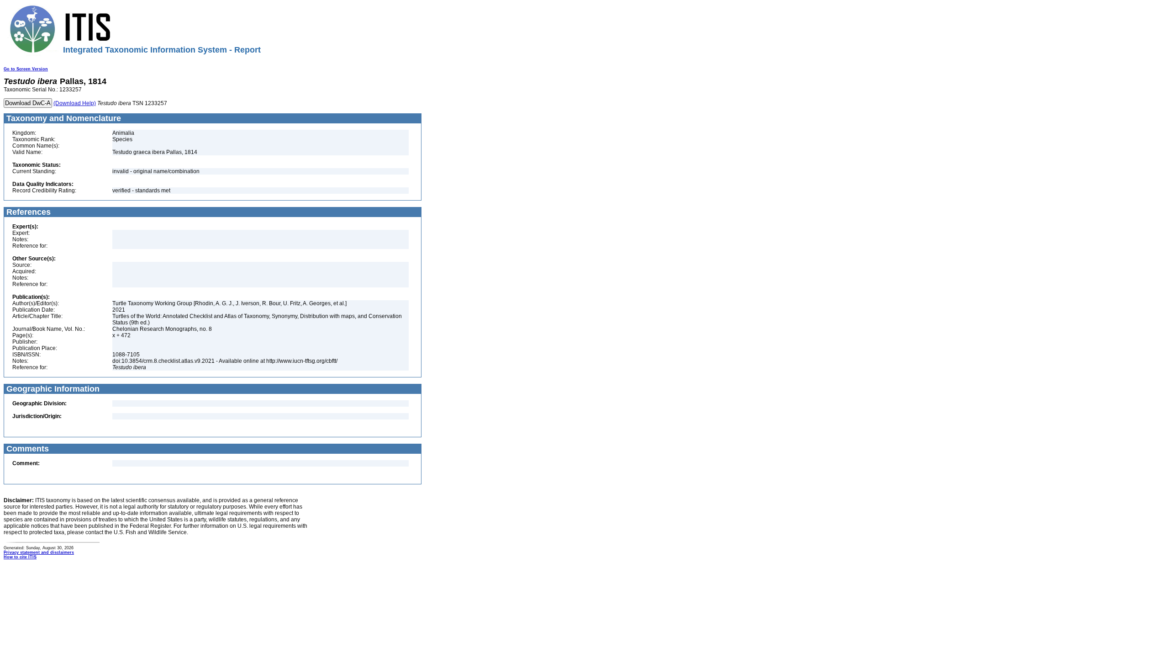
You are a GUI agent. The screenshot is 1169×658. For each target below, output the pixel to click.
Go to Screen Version (26, 69)
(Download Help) (74, 103)
